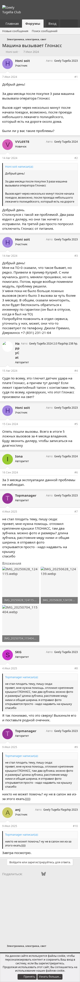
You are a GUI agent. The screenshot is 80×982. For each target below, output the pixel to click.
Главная (12, 23)
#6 (76, 472)
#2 (76, 158)
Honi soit (12, 52)
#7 (76, 511)
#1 (76, 77)
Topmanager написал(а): (21, 677)
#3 (76, 256)
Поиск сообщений (44, 31)
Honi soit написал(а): (19, 166)
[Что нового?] (64, 23)
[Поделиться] (70, 77)
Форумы (32, 23)
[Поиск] (73, 23)
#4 (76, 371)
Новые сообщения (15, 31)
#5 (76, 424)
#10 (75, 826)
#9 (76, 747)
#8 (76, 668)
